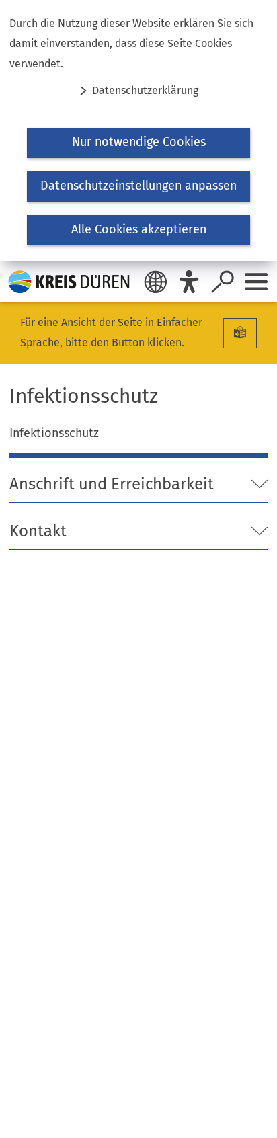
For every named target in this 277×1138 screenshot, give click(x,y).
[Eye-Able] (189, 281)
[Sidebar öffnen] (256, 281)
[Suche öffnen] (222, 281)
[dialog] (138, 130)
